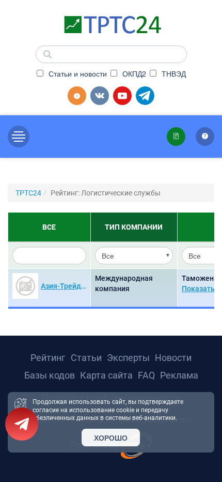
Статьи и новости (76, 73)
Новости (173, 357)
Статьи (86, 357)
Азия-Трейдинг (65, 286)
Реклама (179, 375)
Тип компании (134, 227)
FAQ (146, 375)
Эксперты (128, 357)
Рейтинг (48, 357)
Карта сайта (106, 375)
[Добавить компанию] (77, 95)
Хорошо (111, 437)
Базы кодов (49, 375)
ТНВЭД (173, 73)
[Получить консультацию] (176, 136)
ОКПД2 (133, 73)
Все (49, 227)
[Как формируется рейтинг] (205, 136)
